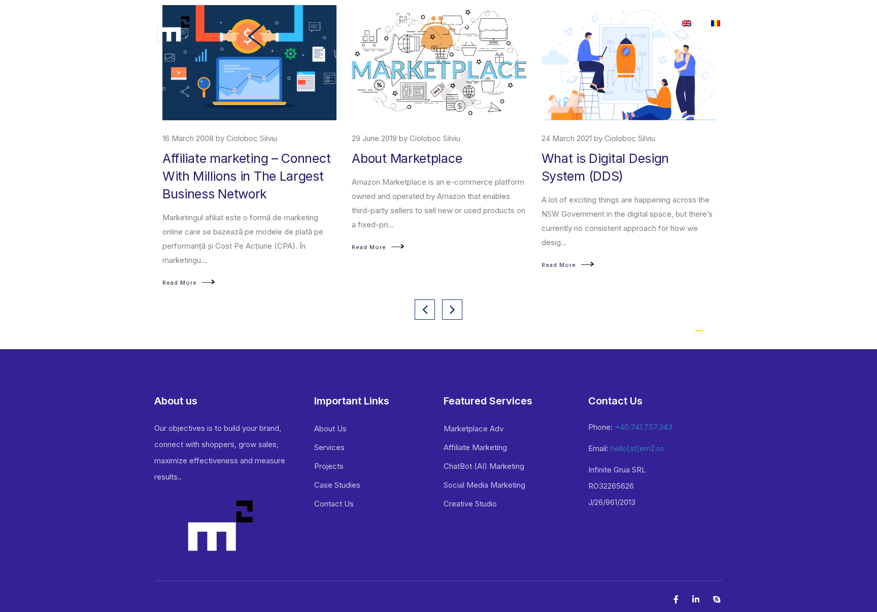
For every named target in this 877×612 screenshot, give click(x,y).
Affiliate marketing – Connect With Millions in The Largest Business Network (246, 176)
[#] (715, 25)
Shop (594, 23)
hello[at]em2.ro (637, 448)
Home (359, 23)
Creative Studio (470, 503)
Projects (329, 466)
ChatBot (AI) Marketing (484, 466)
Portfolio (515, 23)
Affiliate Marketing (475, 447)
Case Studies (337, 485)
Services (456, 23)
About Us (330, 428)
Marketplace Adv (473, 428)
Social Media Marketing (484, 485)
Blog (557, 23)
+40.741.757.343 (643, 427)
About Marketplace (407, 158)
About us (405, 23)
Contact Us (642, 23)
